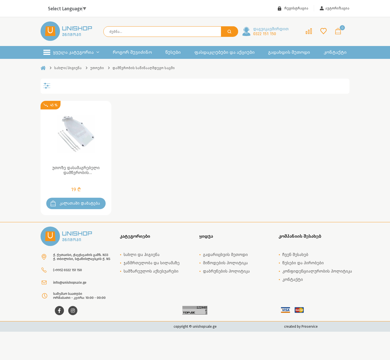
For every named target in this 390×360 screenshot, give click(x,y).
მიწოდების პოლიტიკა (225, 263)
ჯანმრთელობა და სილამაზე (152, 263)
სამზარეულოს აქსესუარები (151, 271)
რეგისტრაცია (296, 8)
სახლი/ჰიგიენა (68, 68)
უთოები (97, 68)
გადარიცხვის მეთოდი (225, 254)
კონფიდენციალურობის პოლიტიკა (317, 271)
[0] (338, 31)
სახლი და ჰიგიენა (142, 254)
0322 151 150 (271, 31)
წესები (173, 52)
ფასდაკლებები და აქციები (224, 52)
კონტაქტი (335, 52)
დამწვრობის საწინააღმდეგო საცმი (143, 68)
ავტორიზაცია (337, 8)
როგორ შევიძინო (132, 52)
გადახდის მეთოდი (289, 52)
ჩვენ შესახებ (295, 254)
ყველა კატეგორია (73, 52)
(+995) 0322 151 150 (67, 270)
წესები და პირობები (303, 263)
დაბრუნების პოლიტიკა (226, 271)
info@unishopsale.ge (70, 283)
